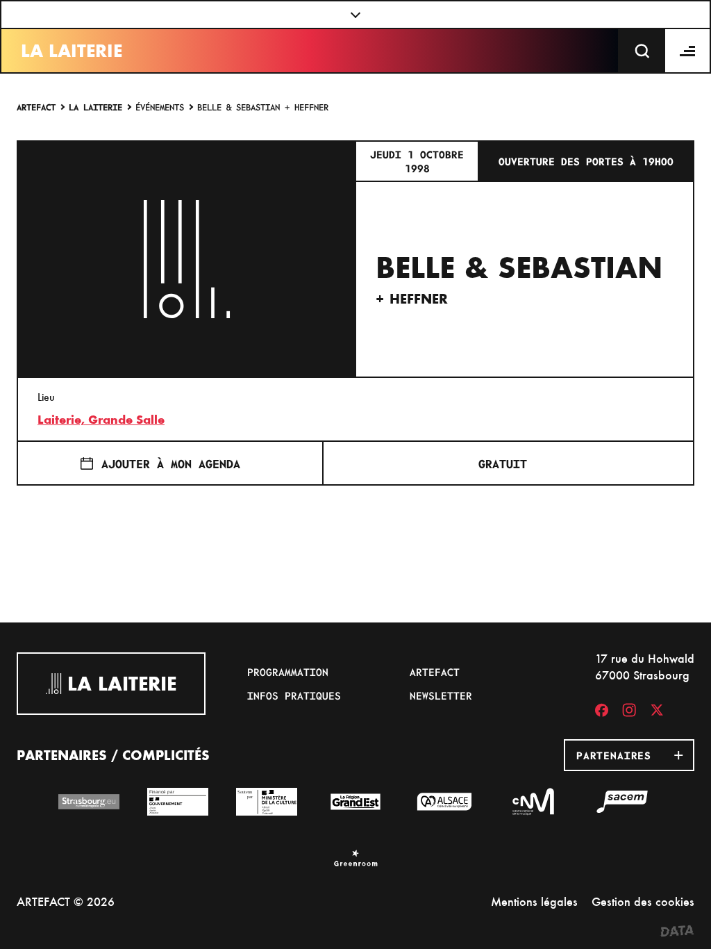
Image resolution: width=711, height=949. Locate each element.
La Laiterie (71, 51)
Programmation (287, 672)
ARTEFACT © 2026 (66, 901)
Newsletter (441, 695)
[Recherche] (642, 51)
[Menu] (688, 51)
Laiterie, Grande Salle (101, 419)
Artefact (36, 107)
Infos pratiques (294, 695)
